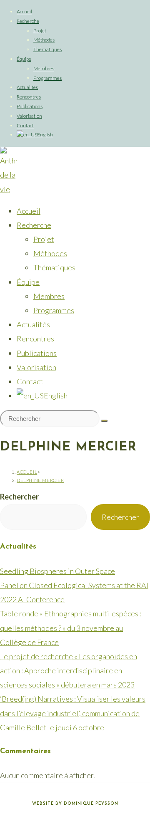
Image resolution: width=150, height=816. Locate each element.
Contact (25, 125)
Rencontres (29, 97)
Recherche (28, 21)
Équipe (24, 59)
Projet (39, 30)
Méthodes (44, 40)
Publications (29, 106)
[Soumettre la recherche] (104, 421)
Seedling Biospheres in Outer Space (57, 571)
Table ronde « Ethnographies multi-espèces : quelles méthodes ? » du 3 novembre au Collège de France (70, 627)
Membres (43, 68)
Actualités (27, 87)
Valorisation (29, 116)
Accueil (24, 11)
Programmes (47, 78)
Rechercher (19, 496)
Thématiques (47, 49)
